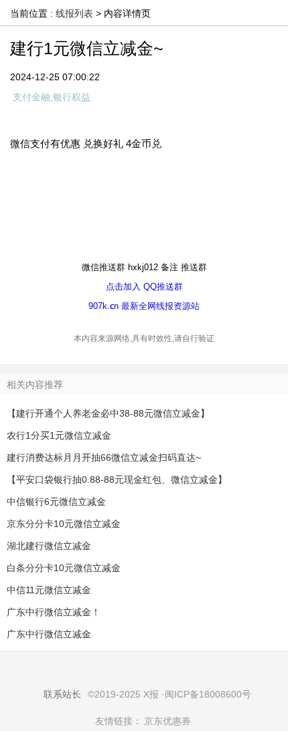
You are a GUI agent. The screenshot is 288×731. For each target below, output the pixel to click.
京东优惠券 (167, 721)
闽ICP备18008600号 (208, 694)
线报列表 (74, 13)
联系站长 (62, 694)
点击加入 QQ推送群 (144, 286)
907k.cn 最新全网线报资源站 (144, 306)
